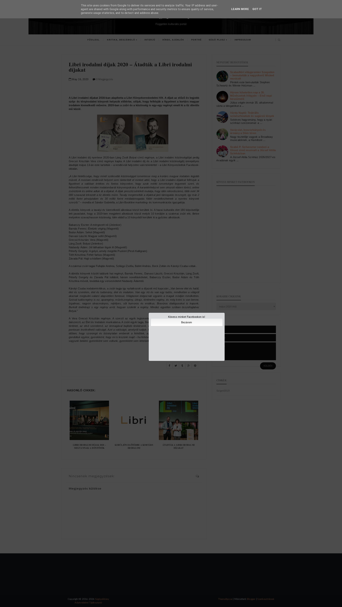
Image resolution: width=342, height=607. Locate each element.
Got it (257, 9)
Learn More (240, 9)
